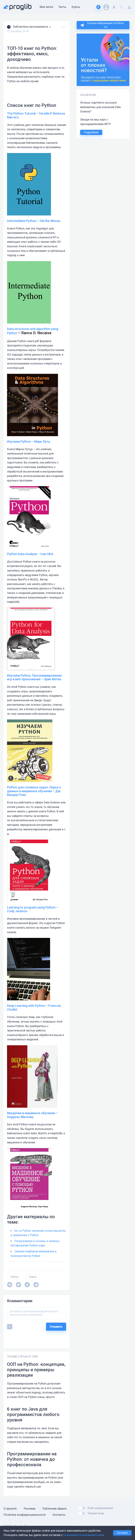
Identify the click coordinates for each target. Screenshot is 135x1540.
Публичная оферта (54, 1508)
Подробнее (91, 132)
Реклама (29, 1508)
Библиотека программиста (31, 26)
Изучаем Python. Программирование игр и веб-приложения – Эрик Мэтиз (34, 677)
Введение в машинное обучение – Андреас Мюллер (32, 1115)
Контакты (59, 1514)
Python (15, 1276)
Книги (33, 1276)
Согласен (122, 1532)
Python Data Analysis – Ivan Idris (30, 554)
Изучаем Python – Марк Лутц (28, 441)
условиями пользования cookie (83, 1535)
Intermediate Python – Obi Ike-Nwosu (33, 221)
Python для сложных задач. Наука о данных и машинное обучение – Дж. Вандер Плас (34, 791)
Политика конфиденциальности (25, 1514)
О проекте (10, 1508)
